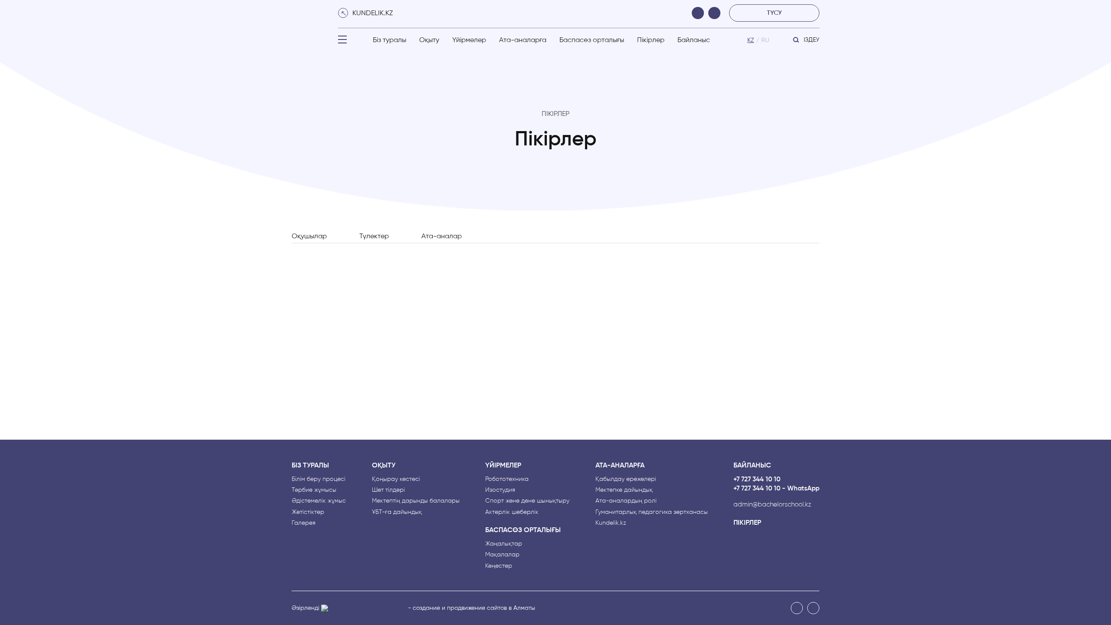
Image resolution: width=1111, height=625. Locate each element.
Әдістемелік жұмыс (319, 500)
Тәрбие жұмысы (314, 489)
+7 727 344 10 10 (756, 479)
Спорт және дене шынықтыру (527, 500)
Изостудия (500, 489)
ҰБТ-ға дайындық (397, 512)
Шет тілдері (388, 489)
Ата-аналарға (522, 40)
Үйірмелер (469, 40)
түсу (774, 12)
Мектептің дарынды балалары (416, 500)
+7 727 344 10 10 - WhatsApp (776, 488)
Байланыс (693, 40)
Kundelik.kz (610, 522)
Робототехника (507, 479)
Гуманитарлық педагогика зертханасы (651, 512)
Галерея (304, 522)
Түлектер (374, 236)
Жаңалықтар (503, 543)
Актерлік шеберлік (512, 512)
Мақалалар (502, 554)
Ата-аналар (441, 236)
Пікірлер (650, 40)
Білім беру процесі (318, 479)
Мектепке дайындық (624, 489)
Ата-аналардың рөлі (626, 500)
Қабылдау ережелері (625, 479)
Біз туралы (389, 40)
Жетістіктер (308, 512)
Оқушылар (309, 236)
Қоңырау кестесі (396, 479)
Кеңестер (498, 565)
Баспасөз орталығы (591, 40)
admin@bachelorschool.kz (772, 504)
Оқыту (429, 40)
